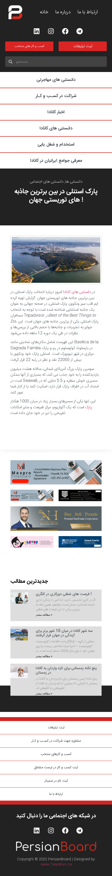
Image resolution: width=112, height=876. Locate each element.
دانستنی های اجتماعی (47, 181)
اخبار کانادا (56, 112)
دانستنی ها (74, 181)
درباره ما (63, 12)
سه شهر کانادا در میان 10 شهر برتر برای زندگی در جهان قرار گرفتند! (64, 633)
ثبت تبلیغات (56, 727)
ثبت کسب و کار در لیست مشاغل (56, 767)
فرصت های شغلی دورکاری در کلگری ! (64, 594)
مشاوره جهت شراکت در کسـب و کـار (56, 741)
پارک (88, 407)
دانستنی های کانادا (56, 128)
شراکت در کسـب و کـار (56, 96)
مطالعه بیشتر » (44, 614)
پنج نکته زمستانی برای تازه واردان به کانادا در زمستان (66, 670)
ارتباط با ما (87, 12)
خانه (44, 12)
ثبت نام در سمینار (56, 781)
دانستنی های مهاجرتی (56, 79)
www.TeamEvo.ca (56, 864)
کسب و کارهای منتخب (56, 754)
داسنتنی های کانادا (77, 292)
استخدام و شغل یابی (56, 144)
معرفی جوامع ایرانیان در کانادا (56, 160)
